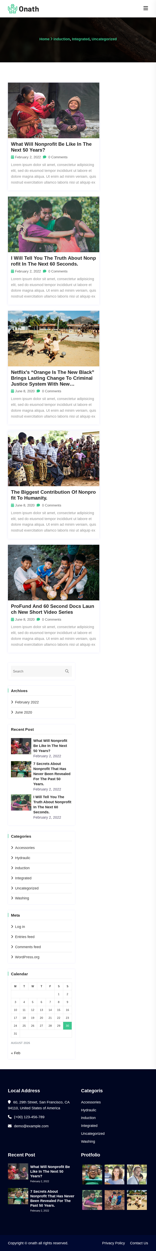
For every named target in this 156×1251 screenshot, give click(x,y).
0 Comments (57, 157)
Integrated (81, 39)
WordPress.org (27, 957)
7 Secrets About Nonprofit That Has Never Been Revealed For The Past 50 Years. (51, 774)
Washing (22, 898)
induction (61, 39)
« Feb (15, 1053)
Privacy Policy (113, 1243)
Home (44, 39)
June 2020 (23, 712)
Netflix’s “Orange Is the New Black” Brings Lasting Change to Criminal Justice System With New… (52, 378)
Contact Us (139, 1243)
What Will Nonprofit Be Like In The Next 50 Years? (51, 147)
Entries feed (25, 937)
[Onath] (23, 8)
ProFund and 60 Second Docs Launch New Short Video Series (52, 609)
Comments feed (28, 947)
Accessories (25, 848)
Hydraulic (22, 858)
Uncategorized (104, 39)
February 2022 (27, 702)
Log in (20, 927)
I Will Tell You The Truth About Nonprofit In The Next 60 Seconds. (53, 261)
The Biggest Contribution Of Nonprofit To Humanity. (53, 495)
